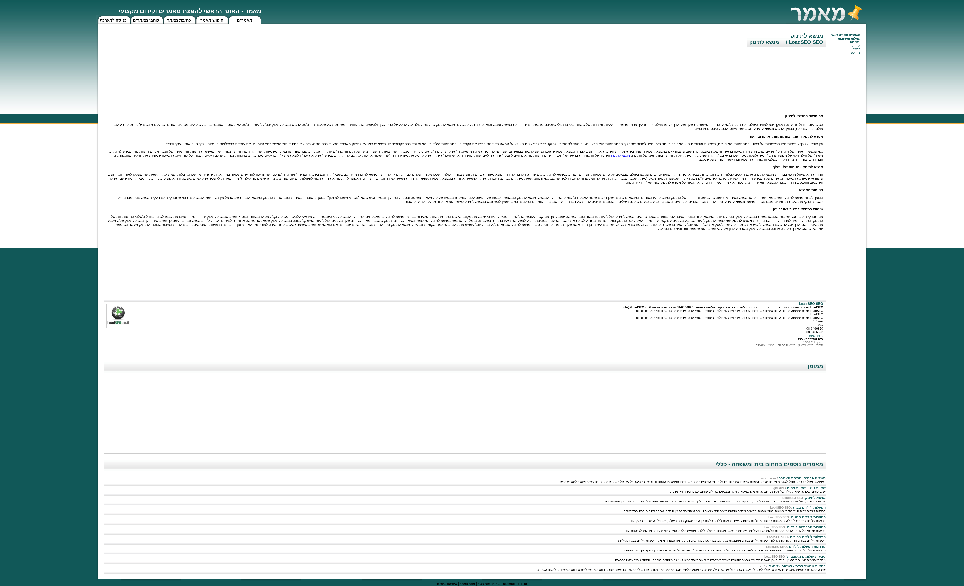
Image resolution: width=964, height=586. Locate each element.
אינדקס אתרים (447, 584)
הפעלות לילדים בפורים (808, 537)
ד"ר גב (762, 566)
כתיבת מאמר (179, 20)
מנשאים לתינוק (786, 345)
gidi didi (778, 488)
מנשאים (760, 345)
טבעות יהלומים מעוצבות (806, 556)
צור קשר (484, 584)
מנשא (771, 345)
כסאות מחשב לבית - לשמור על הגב (797, 566)
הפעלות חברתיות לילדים (806, 527)
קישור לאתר (815, 335)
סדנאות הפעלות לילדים (807, 547)
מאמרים (244, 20)
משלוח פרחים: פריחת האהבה (802, 478)
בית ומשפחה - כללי (810, 339)
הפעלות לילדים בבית (809, 507)
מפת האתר (467, 584)
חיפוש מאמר (211, 20)
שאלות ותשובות (849, 38)
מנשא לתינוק (620, 155)
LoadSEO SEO (792, 498)
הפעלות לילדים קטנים (808, 517)
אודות (856, 45)
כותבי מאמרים (146, 20)
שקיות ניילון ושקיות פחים (806, 488)
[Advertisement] (788, 76)
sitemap (509, 584)
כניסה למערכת (113, 20)
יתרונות (855, 42)
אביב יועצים (768, 478)
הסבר (856, 49)
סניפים (522, 584)
